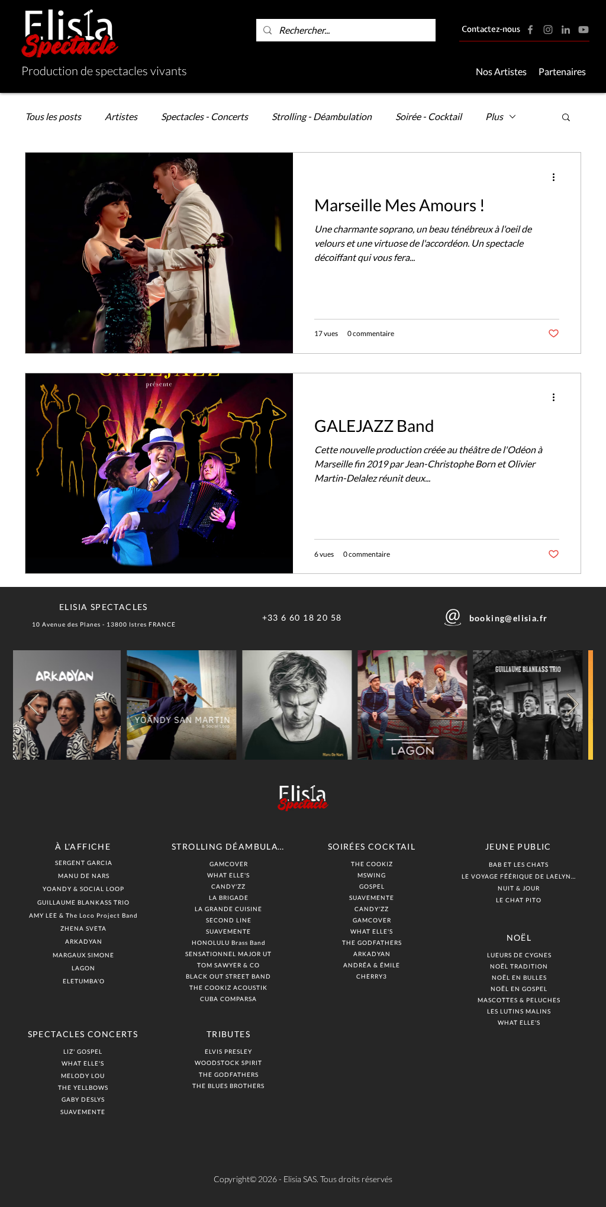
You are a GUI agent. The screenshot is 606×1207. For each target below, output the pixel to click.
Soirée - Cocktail (428, 116)
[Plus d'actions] (557, 177)
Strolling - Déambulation (322, 116)
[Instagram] (548, 30)
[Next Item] (572, 705)
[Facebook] (530, 30)
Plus (494, 116)
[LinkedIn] (566, 30)
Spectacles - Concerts (204, 116)
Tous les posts (53, 116)
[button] (566, 118)
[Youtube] (583, 30)
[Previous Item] (33, 705)
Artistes (121, 116)
